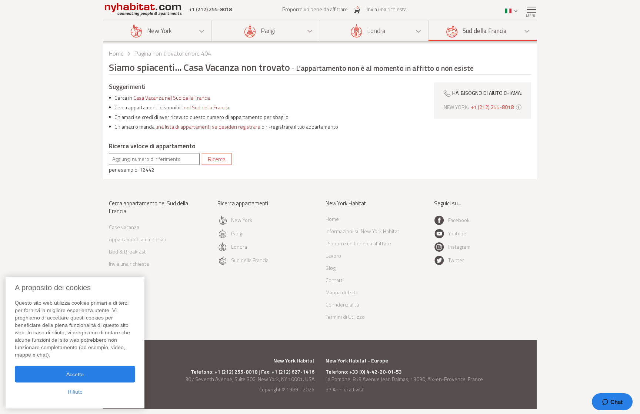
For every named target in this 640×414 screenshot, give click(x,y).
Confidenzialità (342, 304)
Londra (376, 31)
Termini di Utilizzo (345, 317)
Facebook (459, 220)
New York (159, 31)
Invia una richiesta (387, 9)
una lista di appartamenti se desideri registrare (208, 126)
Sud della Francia (485, 31)
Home (116, 53)
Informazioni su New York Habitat (362, 231)
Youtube (457, 233)
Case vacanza (124, 227)
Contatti (335, 280)
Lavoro (333, 255)
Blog (331, 268)
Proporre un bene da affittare (315, 9)
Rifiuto (75, 392)
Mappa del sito (342, 292)
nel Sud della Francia (206, 107)
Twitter (456, 260)
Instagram (459, 247)
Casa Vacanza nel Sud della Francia (171, 98)
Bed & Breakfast (127, 251)
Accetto (75, 374)
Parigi (268, 31)
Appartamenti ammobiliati (137, 239)
